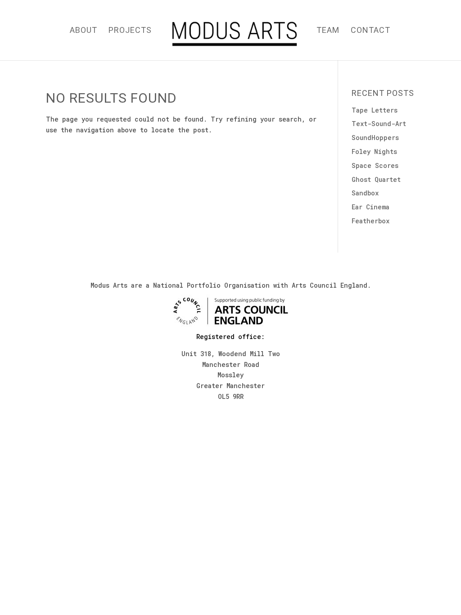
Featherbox (370, 221)
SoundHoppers (375, 137)
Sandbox (365, 193)
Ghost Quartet (376, 179)
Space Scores (375, 165)
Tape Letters (375, 110)
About (83, 31)
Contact (370, 31)
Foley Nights (374, 151)
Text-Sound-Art (379, 123)
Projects (130, 31)
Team (327, 31)
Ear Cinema (370, 207)
